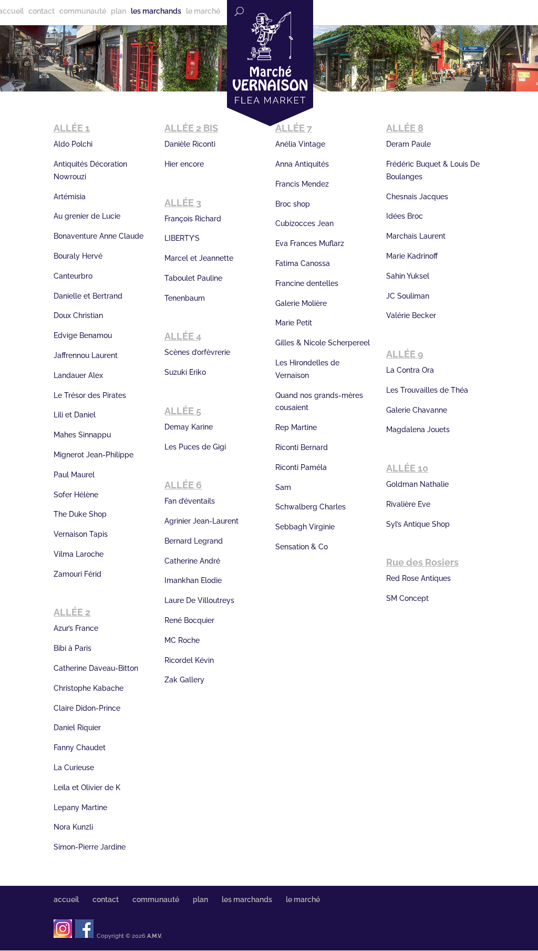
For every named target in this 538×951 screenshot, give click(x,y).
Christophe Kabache (88, 688)
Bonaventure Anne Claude (98, 236)
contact (41, 11)
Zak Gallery (184, 680)
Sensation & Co (301, 547)
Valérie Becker (411, 315)
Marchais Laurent (416, 236)
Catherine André (192, 561)
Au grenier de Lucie (87, 216)
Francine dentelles (306, 283)
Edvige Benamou (83, 335)
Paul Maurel (74, 475)
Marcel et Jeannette (198, 258)
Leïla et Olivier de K (87, 787)
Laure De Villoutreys (199, 600)
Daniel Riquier (77, 727)
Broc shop (292, 204)
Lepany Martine (80, 807)
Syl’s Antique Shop (418, 524)
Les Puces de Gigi (195, 447)
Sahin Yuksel (407, 276)
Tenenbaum (184, 298)
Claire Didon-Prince (87, 708)
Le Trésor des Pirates (90, 395)
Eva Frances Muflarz (309, 243)
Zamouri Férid (77, 574)
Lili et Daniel (75, 415)
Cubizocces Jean (304, 223)
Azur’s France (76, 628)
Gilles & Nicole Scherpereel (322, 343)
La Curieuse (74, 767)
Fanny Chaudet (80, 747)
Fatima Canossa (302, 263)
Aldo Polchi (73, 144)
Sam (283, 487)
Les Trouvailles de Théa (427, 390)
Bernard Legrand (193, 541)
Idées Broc (404, 216)
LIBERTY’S (182, 238)
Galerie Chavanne (416, 410)
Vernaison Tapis (81, 534)
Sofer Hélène (76, 494)
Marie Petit (293, 323)
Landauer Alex (78, 375)
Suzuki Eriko (185, 372)
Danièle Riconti (189, 144)
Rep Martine (296, 427)
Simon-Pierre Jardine (90, 847)
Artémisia (70, 196)
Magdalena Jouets (418, 429)
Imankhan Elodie (193, 580)
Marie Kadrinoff (412, 256)
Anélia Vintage (300, 144)
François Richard (192, 218)
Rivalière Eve (408, 504)
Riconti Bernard (301, 447)
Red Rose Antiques (418, 578)
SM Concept (407, 598)
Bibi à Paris (72, 648)
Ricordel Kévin (189, 660)
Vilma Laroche (79, 554)
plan (118, 11)
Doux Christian (78, 315)
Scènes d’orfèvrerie (197, 352)
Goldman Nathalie (417, 484)
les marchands (156, 11)
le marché (203, 11)
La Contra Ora (410, 370)
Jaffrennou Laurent (86, 355)
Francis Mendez (302, 184)
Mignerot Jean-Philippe (93, 455)
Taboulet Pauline (193, 278)
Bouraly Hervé (78, 256)
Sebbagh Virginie (305, 527)
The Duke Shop (80, 514)
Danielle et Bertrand (88, 296)
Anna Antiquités (302, 164)
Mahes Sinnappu (82, 435)
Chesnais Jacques (417, 196)
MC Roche (182, 640)
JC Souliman (407, 296)
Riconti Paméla (301, 467)
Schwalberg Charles (310, 507)
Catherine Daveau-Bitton (96, 668)
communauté (82, 11)
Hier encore (184, 164)
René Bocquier (189, 620)
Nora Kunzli (73, 827)
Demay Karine (188, 427)
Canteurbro (73, 276)
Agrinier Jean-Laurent (201, 521)
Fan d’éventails (189, 501)
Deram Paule (408, 144)
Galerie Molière (301, 303)
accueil (66, 899)
